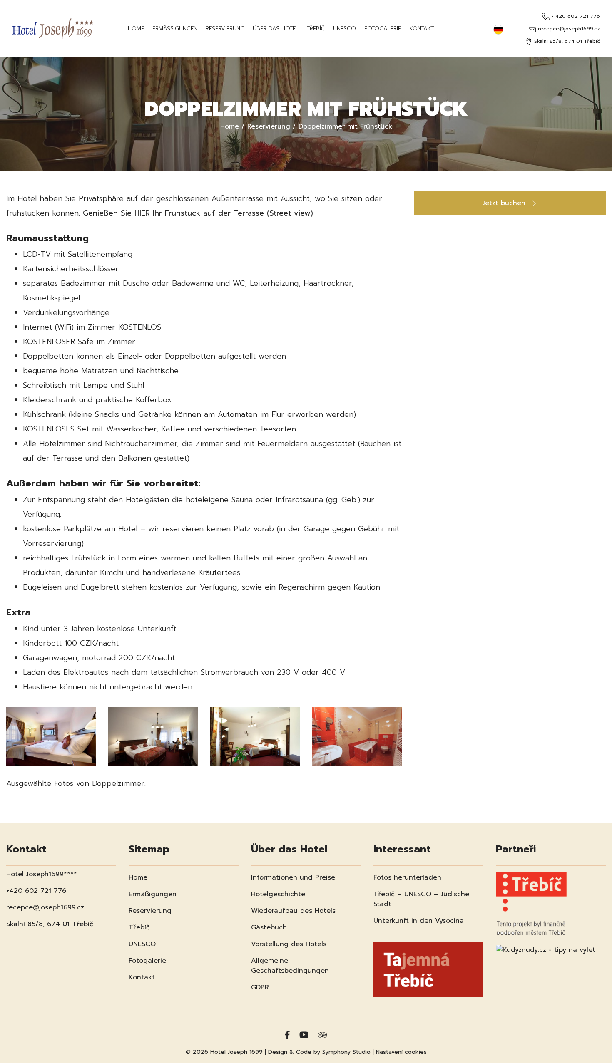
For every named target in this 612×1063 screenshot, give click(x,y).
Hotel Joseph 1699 (236, 1052)
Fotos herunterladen (407, 877)
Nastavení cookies (401, 1052)
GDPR (260, 987)
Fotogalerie (382, 28)
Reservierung (225, 28)
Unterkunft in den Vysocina (418, 921)
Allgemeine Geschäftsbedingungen (290, 966)
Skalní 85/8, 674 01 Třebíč (566, 41)
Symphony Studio (346, 1052)
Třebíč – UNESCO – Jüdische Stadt (421, 899)
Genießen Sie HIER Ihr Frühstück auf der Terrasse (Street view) (198, 213)
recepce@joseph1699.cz (568, 28)
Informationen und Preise (293, 877)
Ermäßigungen (174, 28)
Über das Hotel (276, 28)
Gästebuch (269, 927)
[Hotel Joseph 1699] (52, 28)
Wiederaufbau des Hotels (293, 911)
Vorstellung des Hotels (288, 944)
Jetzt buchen (505, 203)
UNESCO (344, 28)
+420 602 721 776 (36, 891)
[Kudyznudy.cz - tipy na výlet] (545, 945)
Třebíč (316, 28)
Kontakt (421, 28)
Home (136, 28)
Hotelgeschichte (278, 894)
